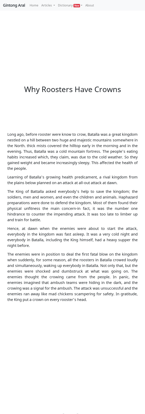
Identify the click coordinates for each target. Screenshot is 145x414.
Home (35, 5)
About (89, 5)
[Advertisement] (72, 41)
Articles (47, 5)
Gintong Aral (14, 5)
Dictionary (68, 5)
